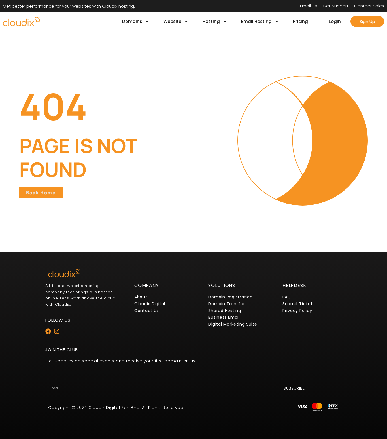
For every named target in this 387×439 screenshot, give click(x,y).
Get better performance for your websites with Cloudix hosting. (69, 6)
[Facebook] (48, 331)
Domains (132, 21)
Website (172, 21)
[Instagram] (56, 331)
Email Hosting (256, 21)
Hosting (211, 21)
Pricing (300, 21)
